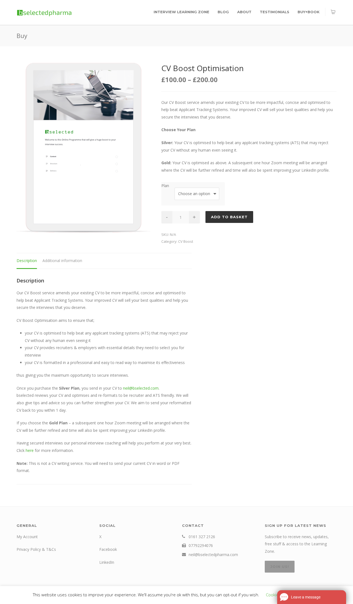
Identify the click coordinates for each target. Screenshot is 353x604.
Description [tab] (27, 260)
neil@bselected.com (141, 388)
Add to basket (229, 217)
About (244, 12)
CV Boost (185, 241)
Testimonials (274, 12)
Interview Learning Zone (181, 12)
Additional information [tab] (62, 260)
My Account (27, 536)
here (30, 450)
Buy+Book (309, 12)
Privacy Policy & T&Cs (36, 549)
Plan (165, 185)
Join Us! (279, 566)
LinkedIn (106, 562)
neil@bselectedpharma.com (213, 554)
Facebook (108, 549)
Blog (223, 12)
